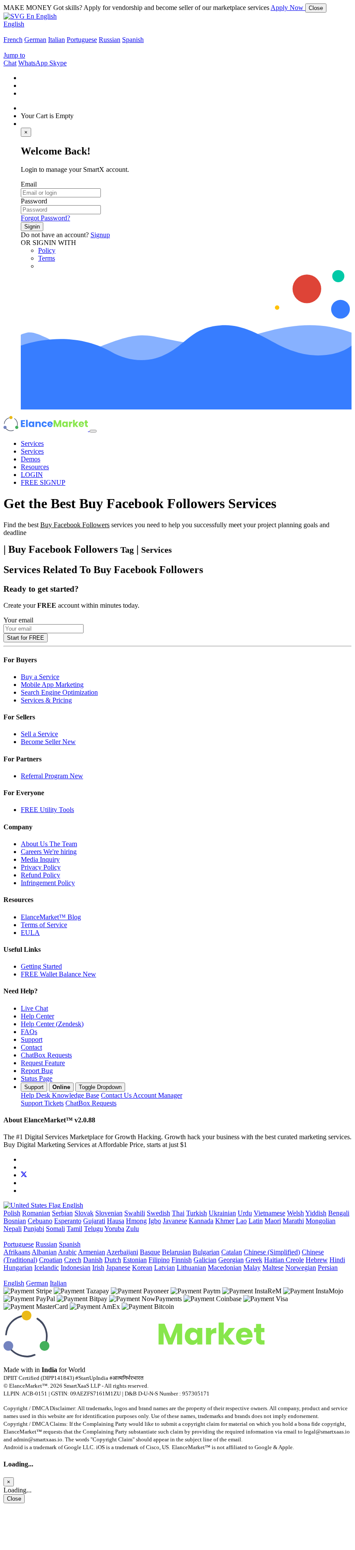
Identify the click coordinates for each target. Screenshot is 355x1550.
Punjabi (33, 1228)
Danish (93, 1259)
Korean (142, 1267)
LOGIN (32, 474)
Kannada (201, 1221)
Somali (55, 1228)
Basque (150, 1252)
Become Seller (48, 741)
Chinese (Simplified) (272, 1252)
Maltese (273, 1267)
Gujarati (94, 1221)
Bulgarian (206, 1252)
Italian (56, 39)
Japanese (118, 1267)
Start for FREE (25, 638)
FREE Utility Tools (47, 809)
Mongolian (321, 1221)
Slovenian (109, 1213)
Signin (32, 226)
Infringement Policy (48, 882)
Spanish (133, 39)
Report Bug (37, 1070)
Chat (9, 63)
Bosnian (14, 1221)
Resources (35, 466)
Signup (100, 234)
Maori (273, 1221)
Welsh (295, 1213)
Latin (255, 1221)
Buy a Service (40, 676)
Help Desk (60, 1095)
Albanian (44, 1252)
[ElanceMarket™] (46, 428)
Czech (72, 1259)
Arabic (67, 1252)
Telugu (93, 1228)
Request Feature (43, 1063)
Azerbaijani (122, 1252)
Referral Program (52, 776)
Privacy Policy (41, 867)
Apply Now (288, 7)
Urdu (245, 1213)
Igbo (154, 1221)
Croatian (50, 1259)
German (35, 39)
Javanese (175, 1221)
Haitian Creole (284, 1259)
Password (34, 201)
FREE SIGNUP (43, 482)
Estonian (135, 1259)
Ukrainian (222, 1213)
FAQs (29, 1031)
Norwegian (300, 1267)
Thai (178, 1213)
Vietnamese (269, 1213)
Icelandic (46, 1267)
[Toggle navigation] (93, 431)
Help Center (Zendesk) (52, 1024)
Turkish (196, 1213)
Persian (328, 1267)
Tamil (74, 1228)
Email (29, 184)
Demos (30, 459)
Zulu (132, 1228)
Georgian (231, 1259)
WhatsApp (33, 63)
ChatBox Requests (46, 1055)
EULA (30, 932)
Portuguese (82, 39)
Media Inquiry (40, 859)
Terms (46, 258)
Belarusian (176, 1252)
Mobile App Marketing (52, 684)
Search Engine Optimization (59, 692)
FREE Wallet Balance (58, 974)
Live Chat (34, 1008)
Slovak (84, 1213)
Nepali (12, 1228)
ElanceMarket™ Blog (51, 917)
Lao (241, 1221)
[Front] (134, 1355)
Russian (109, 39)
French (13, 39)
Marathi (293, 1221)
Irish (98, 1267)
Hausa (115, 1221)
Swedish (158, 1213)
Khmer (224, 1221)
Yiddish (315, 1213)
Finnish (181, 1259)
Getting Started (41, 966)
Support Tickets (42, 1103)
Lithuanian (191, 1267)
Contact (31, 1047)
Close (316, 8)
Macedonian (225, 1267)
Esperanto (67, 1221)
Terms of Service (44, 924)
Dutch (112, 1259)
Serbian (62, 1213)
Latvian (164, 1267)
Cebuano (40, 1221)
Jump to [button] (14, 55)
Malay (252, 1267)
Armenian (91, 1252)
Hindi (337, 1259)
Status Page (36, 1078)
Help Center (37, 1016)
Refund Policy (40, 875)
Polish (11, 1213)
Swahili (134, 1213)
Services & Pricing (46, 700)
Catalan (231, 1252)
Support (31, 1039)
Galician (205, 1259)
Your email (18, 620)
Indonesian (75, 1267)
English (13, 24)
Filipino (159, 1259)
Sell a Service (39, 734)
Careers (49, 851)
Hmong (136, 1221)
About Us (49, 844)
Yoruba (114, 1228)
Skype (58, 63)
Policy (46, 250)
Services (32, 443)
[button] (30, 16)
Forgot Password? (45, 218)
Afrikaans (16, 1252)
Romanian (36, 1213)
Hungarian (17, 1267)
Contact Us (141, 1095)
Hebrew (317, 1259)
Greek (253, 1259)
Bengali (338, 1213)
